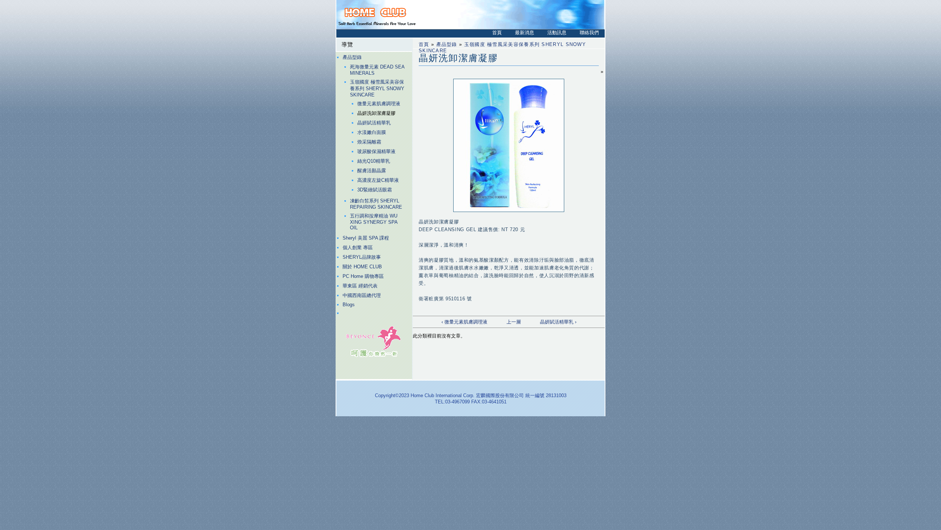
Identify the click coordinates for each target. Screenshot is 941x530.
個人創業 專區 (358, 247)
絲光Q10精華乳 (373, 161)
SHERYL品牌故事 (362, 257)
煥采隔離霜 (369, 142)
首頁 (497, 32)
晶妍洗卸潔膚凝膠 (376, 113)
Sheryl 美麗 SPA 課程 (366, 238)
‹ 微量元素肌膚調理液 (464, 322)
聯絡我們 (589, 32)
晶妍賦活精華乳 (374, 123)
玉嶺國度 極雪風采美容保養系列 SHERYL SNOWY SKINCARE (377, 88)
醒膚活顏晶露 (371, 170)
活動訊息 (556, 32)
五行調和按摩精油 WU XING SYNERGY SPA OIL (373, 221)
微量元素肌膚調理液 (378, 103)
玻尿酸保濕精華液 (376, 151)
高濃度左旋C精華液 (378, 180)
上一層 (514, 322)
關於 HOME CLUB (362, 266)
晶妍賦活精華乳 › (558, 322)
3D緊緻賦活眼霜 (374, 189)
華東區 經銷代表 (360, 286)
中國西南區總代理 (362, 295)
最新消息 (524, 32)
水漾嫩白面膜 (371, 132)
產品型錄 (352, 57)
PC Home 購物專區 (363, 276)
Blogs (349, 304)
